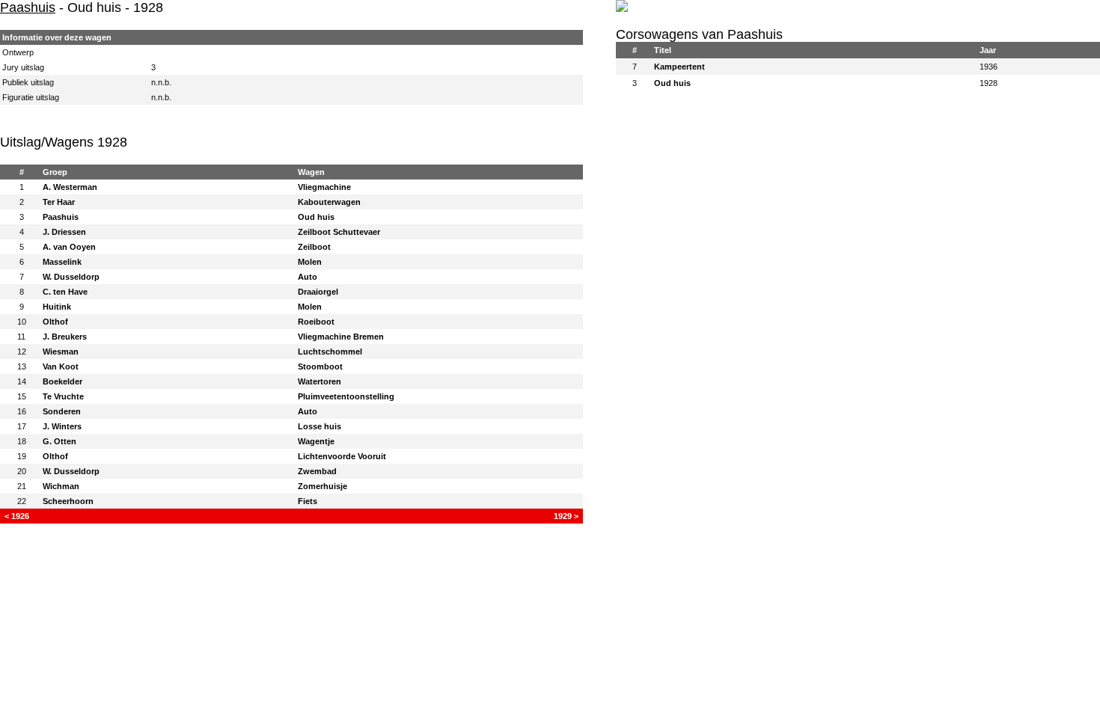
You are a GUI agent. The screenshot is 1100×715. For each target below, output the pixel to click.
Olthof (55, 321)
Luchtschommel (330, 351)
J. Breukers (65, 336)
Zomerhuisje (322, 486)
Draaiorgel (318, 291)
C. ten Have (65, 291)
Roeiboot (316, 321)
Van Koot (61, 366)
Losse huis (319, 426)
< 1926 (16, 516)
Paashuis (27, 7)
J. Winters (62, 426)
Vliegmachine (324, 186)
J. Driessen (64, 231)
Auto (307, 276)
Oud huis (316, 216)
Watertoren (319, 381)
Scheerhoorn (68, 501)
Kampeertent (679, 66)
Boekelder (62, 381)
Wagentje (316, 441)
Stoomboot (320, 366)
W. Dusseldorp (71, 276)
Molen (310, 261)
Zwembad (317, 471)
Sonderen (62, 411)
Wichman (61, 486)
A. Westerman (70, 186)
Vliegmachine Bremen (341, 336)
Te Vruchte (63, 396)
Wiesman (61, 351)
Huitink (57, 306)
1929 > (566, 516)
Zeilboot (314, 246)
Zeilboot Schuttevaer (339, 231)
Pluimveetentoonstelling (346, 396)
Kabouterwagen (329, 201)
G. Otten (59, 441)
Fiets (307, 501)
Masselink (62, 261)
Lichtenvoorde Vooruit (342, 456)
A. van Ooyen (69, 246)
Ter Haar (59, 201)
